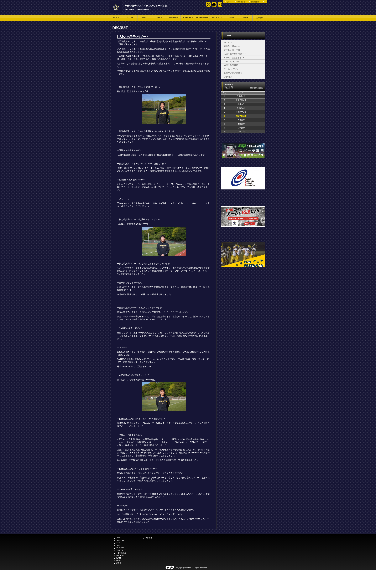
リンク (229, 2)
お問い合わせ (241, 2)
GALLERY (130, 17)
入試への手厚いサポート (235, 54)
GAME (159, 17)
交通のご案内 (255, 2)
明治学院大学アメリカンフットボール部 (146, 5)
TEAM (231, 17)
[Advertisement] (243, 295)
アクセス (228, 77)
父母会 (260, 17)
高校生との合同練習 (233, 73)
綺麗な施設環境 (231, 65)
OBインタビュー (231, 61)
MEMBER (173, 17)
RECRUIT (217, 17)
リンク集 (148, 538)
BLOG (144, 17)
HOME (116, 17)
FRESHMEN (202, 17)
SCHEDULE (188, 17)
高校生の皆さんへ (232, 46)
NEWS (245, 17)
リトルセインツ (231, 69)
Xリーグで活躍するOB (234, 57)
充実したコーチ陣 (232, 50)
